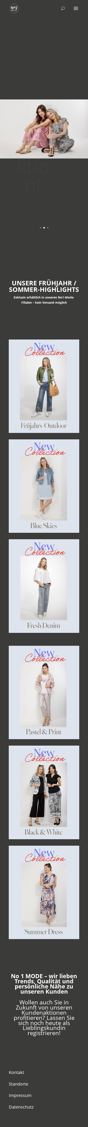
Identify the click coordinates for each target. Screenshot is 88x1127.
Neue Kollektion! (33, 125)
